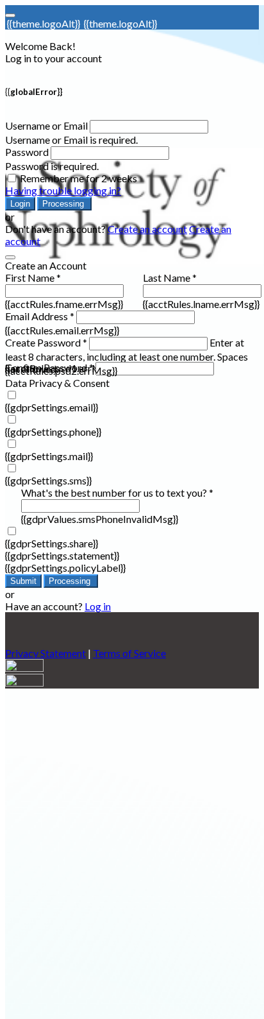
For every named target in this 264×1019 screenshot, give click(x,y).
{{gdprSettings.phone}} (53, 431)
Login (20, 204)
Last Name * (170, 277)
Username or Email (46, 125)
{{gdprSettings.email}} (51, 407)
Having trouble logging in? (63, 190)
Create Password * (46, 342)
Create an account (147, 229)
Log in (98, 606)
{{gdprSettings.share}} (51, 543)
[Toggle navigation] (10, 15)
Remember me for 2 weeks (78, 178)
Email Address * (39, 316)
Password (27, 152)
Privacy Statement (45, 653)
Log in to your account (53, 58)
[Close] (10, 257)
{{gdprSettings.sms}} (48, 480)
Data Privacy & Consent (57, 383)
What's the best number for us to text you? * (117, 492)
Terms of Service (129, 653)
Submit (23, 581)
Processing (64, 204)
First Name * (33, 277)
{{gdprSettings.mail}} (49, 456)
